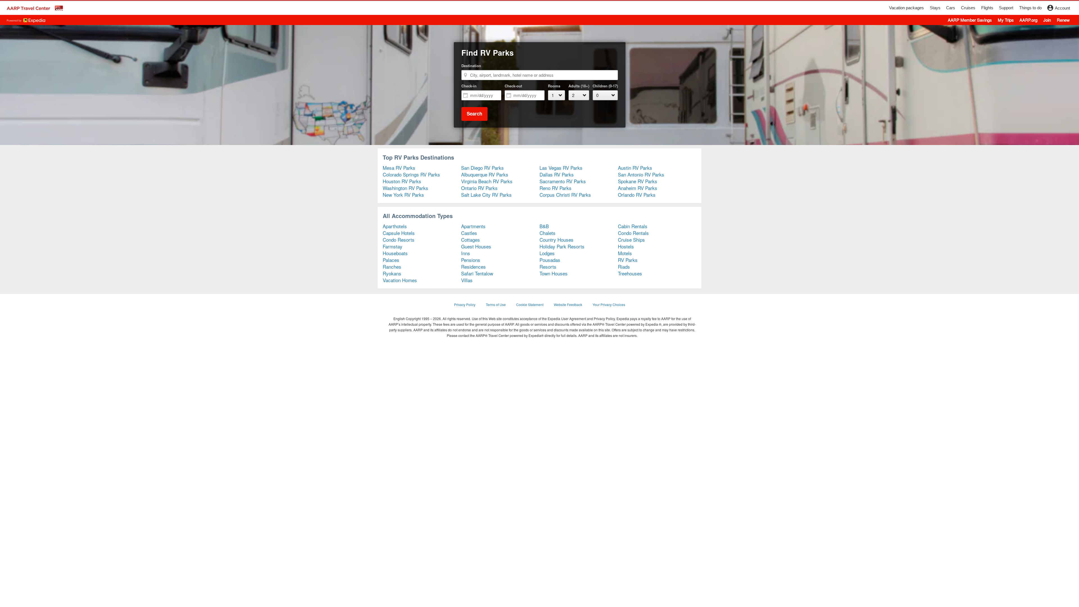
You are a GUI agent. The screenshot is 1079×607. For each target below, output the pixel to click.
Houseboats (395, 253)
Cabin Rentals (632, 226)
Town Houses (554, 273)
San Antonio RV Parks (641, 174)
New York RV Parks (403, 194)
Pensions (470, 259)
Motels (625, 253)
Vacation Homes (400, 280)
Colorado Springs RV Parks (411, 174)
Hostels (626, 246)
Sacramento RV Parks (563, 181)
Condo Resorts (398, 239)
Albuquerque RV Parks (484, 174)
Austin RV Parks (635, 167)
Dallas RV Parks (557, 174)
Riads (624, 266)
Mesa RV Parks (399, 167)
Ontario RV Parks (479, 187)
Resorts (548, 266)
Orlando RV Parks (637, 194)
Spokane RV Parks (637, 181)
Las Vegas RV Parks (561, 167)
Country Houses (556, 239)
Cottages (470, 239)
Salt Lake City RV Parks (486, 194)
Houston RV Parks (402, 181)
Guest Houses (476, 246)
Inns (465, 253)
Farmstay (392, 246)
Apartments (473, 226)
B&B (544, 226)
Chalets (548, 232)
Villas (467, 280)
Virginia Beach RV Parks (487, 181)
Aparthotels (395, 226)
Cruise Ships (631, 239)
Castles (469, 232)
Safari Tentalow (477, 273)
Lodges (547, 253)
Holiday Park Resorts (562, 246)
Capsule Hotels (399, 232)
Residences (473, 266)
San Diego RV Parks (482, 167)
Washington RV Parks (405, 187)
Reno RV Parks (556, 187)
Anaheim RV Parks (637, 187)
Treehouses (630, 273)
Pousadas (550, 259)
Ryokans (392, 273)
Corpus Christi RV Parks (565, 194)
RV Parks (628, 259)
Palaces (391, 259)
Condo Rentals (633, 232)
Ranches (392, 266)
